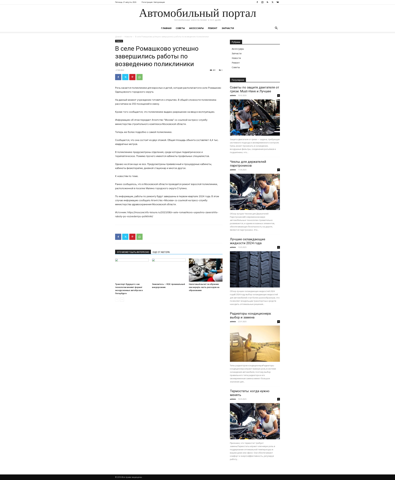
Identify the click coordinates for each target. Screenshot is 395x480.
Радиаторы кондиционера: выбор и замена (250, 315)
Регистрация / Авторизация (153, 2)
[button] (276, 28)
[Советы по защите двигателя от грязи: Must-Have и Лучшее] (255, 117)
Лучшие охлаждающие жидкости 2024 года (247, 241)
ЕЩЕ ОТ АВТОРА (161, 252)
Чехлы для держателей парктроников (248, 163)
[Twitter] (272, 2)
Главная (166, 28)
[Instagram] (262, 2)
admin (233, 95)
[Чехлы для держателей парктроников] (255, 192)
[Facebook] (257, 2)
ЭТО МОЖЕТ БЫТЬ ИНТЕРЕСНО (133, 252)
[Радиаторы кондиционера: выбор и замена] (255, 344)
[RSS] (267, 2)
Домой (118, 36)
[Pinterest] (132, 77)
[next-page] (122, 300)
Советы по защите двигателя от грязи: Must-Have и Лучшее (254, 89)
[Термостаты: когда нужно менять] (255, 421)
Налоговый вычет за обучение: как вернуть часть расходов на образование (204, 287)
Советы (180, 28)
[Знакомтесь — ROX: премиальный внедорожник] (169, 270)
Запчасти (228, 28)
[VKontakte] (277, 2)
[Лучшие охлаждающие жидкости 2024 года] (255, 269)
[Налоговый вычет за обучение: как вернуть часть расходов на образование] (205, 270)
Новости (128, 36)
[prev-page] (117, 300)
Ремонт (212, 28)
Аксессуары (196, 28)
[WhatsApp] (139, 77)
